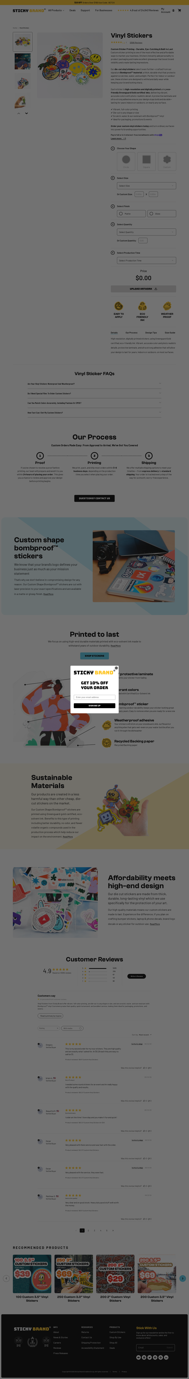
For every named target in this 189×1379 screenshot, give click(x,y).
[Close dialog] (116, 668)
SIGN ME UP (94, 705)
